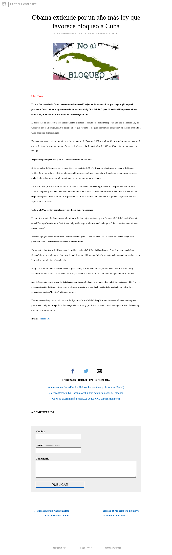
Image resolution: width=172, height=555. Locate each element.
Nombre (40, 431)
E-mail (48, 445)
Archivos (86, 548)
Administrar (113, 548)
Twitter (86, 371)
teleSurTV (44, 318)
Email (99, 371)
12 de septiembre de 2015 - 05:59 (74, 33)
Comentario (42, 458)
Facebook (72, 371)
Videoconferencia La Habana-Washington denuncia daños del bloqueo (86, 392)
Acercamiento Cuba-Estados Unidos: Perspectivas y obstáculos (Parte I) (86, 387)
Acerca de (59, 548)
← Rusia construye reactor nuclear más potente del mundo (51, 513)
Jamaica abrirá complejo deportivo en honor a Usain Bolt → (121, 513)
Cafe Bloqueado (107, 33)
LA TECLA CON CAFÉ (23, 4)
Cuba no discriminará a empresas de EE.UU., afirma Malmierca (86, 398)
